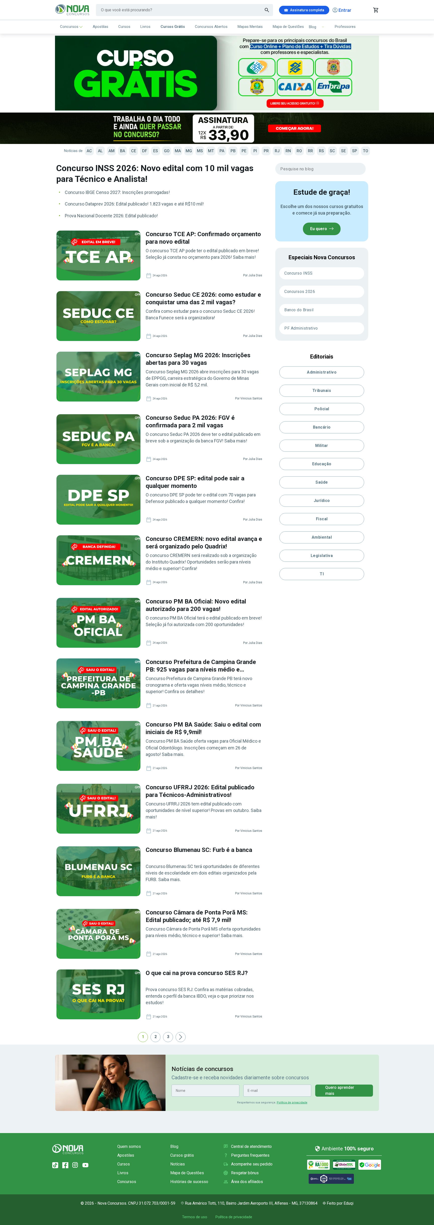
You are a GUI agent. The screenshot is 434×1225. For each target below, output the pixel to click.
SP (354, 150)
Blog (174, 1146)
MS (200, 150)
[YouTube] (85, 1165)
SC (332, 150)
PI (255, 150)
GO (167, 150)
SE (343, 150)
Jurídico (322, 500)
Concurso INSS (298, 273)
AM (111, 150)
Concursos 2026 (299, 291)
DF (144, 150)
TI (322, 574)
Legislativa (322, 555)
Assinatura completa (307, 10)
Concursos (69, 26)
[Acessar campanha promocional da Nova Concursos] (217, 128)
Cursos (124, 26)
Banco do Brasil (299, 310)
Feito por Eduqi (340, 1203)
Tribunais (321, 390)
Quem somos (129, 1146)
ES (155, 150)
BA (122, 150)
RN (288, 150)
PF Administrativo (301, 328)
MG (189, 150)
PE (244, 150)
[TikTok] (55, 1165)
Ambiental (322, 537)
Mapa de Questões (288, 26)
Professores (345, 26)
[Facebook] (65, 1165)
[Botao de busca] (267, 10)
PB (233, 150)
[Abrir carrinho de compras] (375, 10)
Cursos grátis (182, 1155)
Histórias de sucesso (189, 1181)
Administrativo (322, 372)
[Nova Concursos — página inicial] (72, 10)
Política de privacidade (292, 1102)
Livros (145, 26)
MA (178, 150)
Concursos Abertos (211, 26)
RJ (277, 150)
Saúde (321, 482)
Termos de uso (194, 1217)
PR (266, 150)
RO (299, 150)
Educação (322, 464)
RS (321, 150)
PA (222, 150)
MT (211, 150)
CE (133, 150)
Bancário (322, 427)
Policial (321, 408)
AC (89, 150)
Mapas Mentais (250, 26)
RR (310, 150)
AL (100, 150)
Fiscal (322, 519)
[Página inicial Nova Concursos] (67, 1149)
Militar (321, 445)
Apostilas (100, 26)
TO (365, 150)
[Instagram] (75, 1165)
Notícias (177, 1164)
